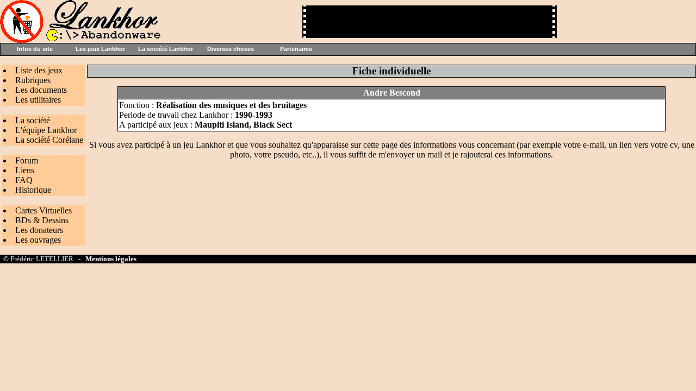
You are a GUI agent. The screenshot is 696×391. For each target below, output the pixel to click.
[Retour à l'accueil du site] (81, 40)
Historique (33, 189)
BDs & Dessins (42, 220)
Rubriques (33, 80)
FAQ (24, 180)
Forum (26, 160)
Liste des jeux (39, 70)
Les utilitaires (38, 99)
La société (32, 120)
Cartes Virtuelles (43, 210)
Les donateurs (39, 230)
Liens (24, 170)
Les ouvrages (38, 239)
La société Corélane (49, 139)
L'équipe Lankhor (46, 130)
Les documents (41, 89)
